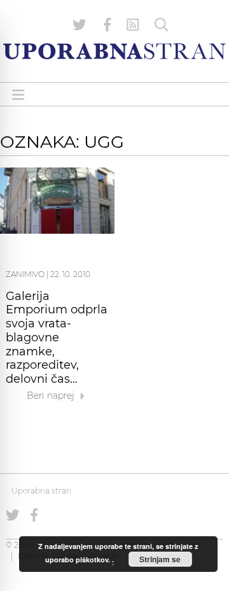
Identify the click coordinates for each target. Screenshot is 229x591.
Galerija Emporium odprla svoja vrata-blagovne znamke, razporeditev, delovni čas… (57, 338)
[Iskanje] (162, 25)
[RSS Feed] (133, 25)
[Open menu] (18, 94)
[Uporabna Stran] (114, 51)
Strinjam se (160, 559)
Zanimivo (25, 274)
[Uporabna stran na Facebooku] (107, 25)
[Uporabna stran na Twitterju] (80, 25)
